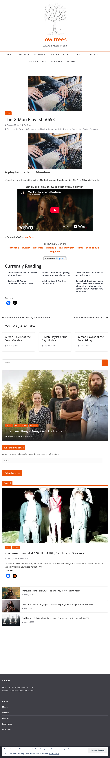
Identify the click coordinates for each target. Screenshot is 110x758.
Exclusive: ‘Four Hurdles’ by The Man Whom (27, 317)
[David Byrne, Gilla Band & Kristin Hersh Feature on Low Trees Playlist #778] (11, 620)
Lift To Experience (32, 129)
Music (9, 54)
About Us (6, 729)
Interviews (24, 54)
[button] (13, 55)
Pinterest (38, 247)
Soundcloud (92, 247)
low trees (55, 39)
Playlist (85, 129)
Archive (71, 61)
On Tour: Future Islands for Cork (88, 317)
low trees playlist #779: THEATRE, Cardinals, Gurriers (44, 553)
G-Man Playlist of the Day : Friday (54, 338)
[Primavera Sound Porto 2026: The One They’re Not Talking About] (11, 593)
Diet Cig (10, 129)
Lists (78, 54)
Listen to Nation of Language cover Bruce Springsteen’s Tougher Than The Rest (57, 604)
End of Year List (21, 426)
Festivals (33, 61)
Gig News (38, 54)
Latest (8, 113)
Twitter (26, 247)
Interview (33, 426)
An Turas (55, 61)
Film (44, 61)
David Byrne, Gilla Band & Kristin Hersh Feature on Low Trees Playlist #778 (55, 618)
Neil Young (73, 129)
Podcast (54, 54)
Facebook (14, 247)
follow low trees (12, 473)
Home (5, 701)
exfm (80, 247)
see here (29, 237)
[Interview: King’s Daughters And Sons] (55, 372)
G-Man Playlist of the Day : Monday (18, 338)
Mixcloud (51, 247)
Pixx (79, 129)
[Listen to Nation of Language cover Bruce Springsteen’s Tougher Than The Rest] (11, 606)
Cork (65, 54)
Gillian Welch (19, 129)
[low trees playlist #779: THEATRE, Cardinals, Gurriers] (55, 515)
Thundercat (94, 129)
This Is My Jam (66, 247)
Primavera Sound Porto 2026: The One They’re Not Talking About (51, 590)
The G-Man (28, 125)
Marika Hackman (61, 129)
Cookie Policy (54, 753)
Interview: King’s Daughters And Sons (33, 431)
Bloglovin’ (55, 251)
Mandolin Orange (46, 129)
